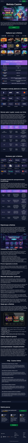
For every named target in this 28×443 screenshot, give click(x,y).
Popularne (3, 35)
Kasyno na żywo (10, 35)
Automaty (23, 35)
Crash (17, 35)
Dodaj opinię (23, 410)
